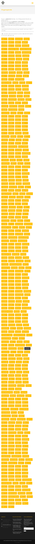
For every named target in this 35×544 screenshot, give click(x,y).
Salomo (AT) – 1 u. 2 (5, 409)
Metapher (17, 304)
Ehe (9, 116)
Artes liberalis (24, 62)
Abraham (10, 39)
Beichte (3, 76)
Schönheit (14, 415)
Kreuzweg (27, 267)
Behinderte (26, 72)
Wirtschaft (28, 493)
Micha (10, 308)
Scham (13, 412)
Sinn (9, 429)
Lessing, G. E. (11, 281)
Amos (3, 52)
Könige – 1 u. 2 (11, 250)
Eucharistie (10, 133)
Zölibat (24, 503)
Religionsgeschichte (5, 395)
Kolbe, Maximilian (16, 254)
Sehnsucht (3, 426)
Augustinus (4, 69)
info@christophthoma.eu (7, 524)
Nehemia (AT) (4, 331)
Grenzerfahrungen (26, 183)
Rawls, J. (3, 385)
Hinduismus (11, 200)
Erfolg (17, 126)
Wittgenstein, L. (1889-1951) (13, 496)
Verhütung (18, 479)
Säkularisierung (18, 405)
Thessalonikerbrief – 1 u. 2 (16, 456)
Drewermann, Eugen (5, 113)
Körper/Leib (18, 250)
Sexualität (24, 426)
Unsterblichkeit (25, 473)
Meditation (17, 298)
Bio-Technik (22, 82)
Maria (10, 291)
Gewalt (23, 170)
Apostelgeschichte (26, 55)
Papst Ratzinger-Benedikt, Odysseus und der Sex (17, 533)
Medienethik (11, 298)
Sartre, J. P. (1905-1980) (24, 409)
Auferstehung (18, 65)
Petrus (3, 358)
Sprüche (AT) (4, 442)
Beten (10, 79)
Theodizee (17, 452)
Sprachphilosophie (25, 439)
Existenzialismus (4, 139)
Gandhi (18, 160)
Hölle (3, 203)
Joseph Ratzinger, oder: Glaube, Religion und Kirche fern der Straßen (17, 526)
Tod (26, 463)
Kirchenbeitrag (18, 244)
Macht (10, 287)
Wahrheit (10, 486)
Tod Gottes (4, 466)
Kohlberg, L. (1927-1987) (6, 254)
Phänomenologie (5, 362)
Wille (3, 493)
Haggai (26, 187)
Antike (3, 55)
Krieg (3, 271)
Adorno (10, 42)
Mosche (3, 318)
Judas (3, 230)
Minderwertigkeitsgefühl (26, 308)
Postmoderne (12, 372)
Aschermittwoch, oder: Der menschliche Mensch (17, 523)
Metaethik (10, 304)
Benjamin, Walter (12, 76)
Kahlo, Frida (11, 234)
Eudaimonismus (18, 133)
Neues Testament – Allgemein (7, 335)
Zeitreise (3, 503)
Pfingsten (18, 358)
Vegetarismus (24, 476)
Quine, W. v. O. (11, 382)
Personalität (24, 355)
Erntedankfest (11, 129)
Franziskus (25, 150)
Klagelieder (11, 247)
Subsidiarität (18, 446)
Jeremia (12, 220)
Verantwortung (4, 479)
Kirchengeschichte (26, 244)
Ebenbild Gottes (11, 180)
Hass (3, 190)
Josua (27, 227)
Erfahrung (10, 126)
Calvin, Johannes (25, 86)
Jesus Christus (4, 224)
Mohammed (11, 314)
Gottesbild (25, 180)
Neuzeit (28, 335)
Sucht (24, 446)
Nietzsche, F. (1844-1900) (6, 338)
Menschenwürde (26, 301)
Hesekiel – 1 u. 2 (4, 197)
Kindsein (3, 244)
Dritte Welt (13, 113)
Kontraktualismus (5, 264)
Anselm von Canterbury (26, 52)
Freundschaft (4, 156)
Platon (17, 365)
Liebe (23, 281)
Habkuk (20, 187)
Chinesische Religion (12, 92)
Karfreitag (3, 237)
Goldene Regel (4, 180)
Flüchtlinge (11, 150)
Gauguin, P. (26, 160)
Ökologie (25, 341)
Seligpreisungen (18, 426)
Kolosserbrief (11, 257)
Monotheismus (18, 314)
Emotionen (17, 119)
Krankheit (20, 267)
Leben (23, 274)
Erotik (17, 129)
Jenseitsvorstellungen (5, 220)
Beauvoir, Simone (12, 72)
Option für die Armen (12, 348)
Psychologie (4, 382)
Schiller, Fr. (20, 412)
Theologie (24, 452)
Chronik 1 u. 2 (27, 92)
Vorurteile (3, 486)
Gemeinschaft (4, 166)
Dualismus (26, 113)
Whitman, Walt (18, 489)
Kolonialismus (23, 254)
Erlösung (23, 126)
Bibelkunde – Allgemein (20, 79)
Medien (3, 298)
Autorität (10, 69)
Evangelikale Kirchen (5, 136)
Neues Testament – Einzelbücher (19, 335)
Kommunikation (18, 257)
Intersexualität (11, 213)
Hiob (16, 200)
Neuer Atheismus (25, 331)
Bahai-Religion (18, 69)
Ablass (3, 39)
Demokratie (4, 102)
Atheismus (10, 65)
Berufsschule (4, 79)
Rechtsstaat (28, 385)
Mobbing (3, 314)
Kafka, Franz (4, 234)
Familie (10, 143)
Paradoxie (3, 355)
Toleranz (23, 466)
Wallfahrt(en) (18, 486)
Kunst (26, 271)
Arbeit (3, 59)
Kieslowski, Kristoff (5, 240)
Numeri (20, 338)
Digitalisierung (21, 106)
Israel (24, 213)
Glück (17, 176)
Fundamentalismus (5, 160)
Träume (10, 469)
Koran (24, 264)
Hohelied (17, 203)
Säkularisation (11, 405)
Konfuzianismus (11, 261)
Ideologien (25, 210)
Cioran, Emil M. (4, 96)
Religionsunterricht (20, 395)
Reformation (4, 388)
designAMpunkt (21, 540)
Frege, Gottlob (11, 153)
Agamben (17, 42)
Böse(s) (28, 82)
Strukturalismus (11, 446)
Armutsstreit (18, 62)
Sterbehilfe (17, 442)
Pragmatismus (19, 372)
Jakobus (10, 217)
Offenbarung (11, 345)
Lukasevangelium (25, 284)
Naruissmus (25, 324)
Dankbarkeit (26, 96)
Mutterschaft (4, 321)
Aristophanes (26, 59)
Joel (9, 224)
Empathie (24, 119)
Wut (2, 500)
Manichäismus (25, 287)
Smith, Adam (24, 429)
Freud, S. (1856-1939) (26, 153)
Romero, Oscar (11, 402)
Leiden (10, 277)
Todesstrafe (10, 466)
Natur (12, 328)
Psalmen (10, 378)
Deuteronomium (5, 106)
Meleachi (23, 298)
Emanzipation (11, 119)
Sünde (3, 449)
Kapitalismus (27, 234)
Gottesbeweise (18, 180)
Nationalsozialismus (5, 328)
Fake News (3, 143)
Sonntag (10, 436)
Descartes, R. (24, 102)
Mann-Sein (18, 287)
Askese (3, 65)
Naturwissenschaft (27, 328)
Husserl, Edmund (12, 210)
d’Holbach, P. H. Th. (13, 106)
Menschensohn (18, 301)
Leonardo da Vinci (25, 277)
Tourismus (4, 469)
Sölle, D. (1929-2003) (12, 432)
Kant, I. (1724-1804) (19, 234)
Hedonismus (18, 190)
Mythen (17, 321)
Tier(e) (3, 463)
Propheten (24, 375)
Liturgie (10, 284)
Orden (19, 348)
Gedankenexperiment (5, 163)
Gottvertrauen (18, 183)
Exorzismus (18, 139)
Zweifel (10, 506)
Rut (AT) (17, 402)
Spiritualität (11, 439)
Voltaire (28, 483)
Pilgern (10, 365)
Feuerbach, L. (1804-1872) (23, 146)
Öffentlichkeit (19, 341)
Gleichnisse (4, 176)
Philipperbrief (18, 362)
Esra (23, 129)
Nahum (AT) (19, 324)
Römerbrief (24, 399)
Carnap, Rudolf (25, 89)
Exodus (10, 139)
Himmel (26, 197)
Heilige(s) (14, 193)
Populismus (17, 368)
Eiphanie (23, 116)
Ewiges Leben (13, 136)
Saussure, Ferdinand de (5, 412)
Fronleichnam (24, 156)
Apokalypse (18, 55)
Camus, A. (4, 89)
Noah (13, 338)
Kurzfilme (3, 274)
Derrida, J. (17, 102)
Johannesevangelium (19, 224)
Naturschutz (19, 328)
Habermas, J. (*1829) (13, 187)
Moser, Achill (11, 318)
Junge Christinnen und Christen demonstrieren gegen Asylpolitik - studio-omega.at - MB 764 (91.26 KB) (17, 30)
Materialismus (11, 294)
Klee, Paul (17, 247)
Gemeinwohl (11, 166)
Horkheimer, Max (12, 207)
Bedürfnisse (19, 72)
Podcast (23, 365)
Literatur (3, 284)
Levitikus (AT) (18, 281)
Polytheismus (11, 368)
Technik (3, 452)
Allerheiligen (18, 45)
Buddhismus (4, 86)
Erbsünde (3, 126)
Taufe (23, 449)
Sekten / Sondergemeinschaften (7, 392)
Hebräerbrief (11, 190)
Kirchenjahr (4, 247)
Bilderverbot (15, 82)
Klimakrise (24, 247)
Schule (3, 422)
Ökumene (3, 345)
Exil (25, 136)
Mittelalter (23, 311)
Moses (17, 318)
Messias (3, 304)
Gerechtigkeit (11, 170)
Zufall (3, 506)
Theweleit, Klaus (25, 456)
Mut (23, 318)
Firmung (3, 150)
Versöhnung (15, 483)
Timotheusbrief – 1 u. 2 (13, 463)
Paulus (10, 355)
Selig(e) (24, 422)
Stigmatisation (4, 446)
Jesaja (25, 220)
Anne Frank (18, 52)
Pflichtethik (26, 358)
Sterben (23, 442)
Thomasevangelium (13, 459)
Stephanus (10, 442)
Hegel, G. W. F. (25, 190)
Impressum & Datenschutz (28, 540)
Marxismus (4, 294)
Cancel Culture (11, 89)
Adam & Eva (4, 42)
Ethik (3, 133)
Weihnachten (24, 486)
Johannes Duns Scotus (28, 224)
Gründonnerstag (5, 187)
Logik (17, 284)
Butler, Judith (18, 86)
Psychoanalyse (25, 378)
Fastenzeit (17, 143)
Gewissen (3, 173)
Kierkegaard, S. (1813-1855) (23, 237)
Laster (17, 274)
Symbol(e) (17, 449)
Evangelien (25, 133)
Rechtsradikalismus (21, 385)
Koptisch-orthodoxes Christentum (15, 264)
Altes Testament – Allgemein (13, 49)
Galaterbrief (12, 160)
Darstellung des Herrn (12, 99)
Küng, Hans (11, 271)
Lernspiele (3, 281)
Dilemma (27, 106)
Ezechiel (24, 139)
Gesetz (17, 170)
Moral (24, 314)
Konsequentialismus (19, 261)
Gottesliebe (11, 183)
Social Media (4, 432)
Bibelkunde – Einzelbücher (6, 82)
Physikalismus (4, 365)
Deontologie (11, 102)
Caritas (17, 89)
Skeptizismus (18, 429)
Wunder (28, 496)
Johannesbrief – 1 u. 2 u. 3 (6, 227)
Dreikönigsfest (21, 109)
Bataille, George (4, 72)
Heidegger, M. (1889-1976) (6, 193)
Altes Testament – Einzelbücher (25, 49)
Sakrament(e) (25, 405)
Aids (9, 45)
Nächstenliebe (4, 324)
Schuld (28, 419)
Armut (10, 62)
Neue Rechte (11, 331)
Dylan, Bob (4, 116)
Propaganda (18, 375)
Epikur (23, 123)
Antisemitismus (11, 55)
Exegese (19, 136)
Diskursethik (4, 109)
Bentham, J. (19, 76)
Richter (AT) (11, 399)
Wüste (21, 496)
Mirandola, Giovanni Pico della (7, 311)
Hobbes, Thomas (25, 200)
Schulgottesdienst (12, 422)
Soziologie (24, 436)
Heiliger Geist (22, 193)
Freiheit (17, 153)
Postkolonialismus (5, 372)
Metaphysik (24, 304)
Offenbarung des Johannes (20, 345)
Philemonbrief (12, 362)
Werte (10, 489)
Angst (10, 52)
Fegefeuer (24, 143)
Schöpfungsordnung (5, 419)
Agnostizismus (4, 45)
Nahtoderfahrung (12, 324)
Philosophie (25, 362)
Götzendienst (25, 176)
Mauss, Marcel (27, 294)
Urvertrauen (4, 476)
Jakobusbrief (18, 217)
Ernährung (4, 129)
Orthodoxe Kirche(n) (5, 351)
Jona (13, 227)
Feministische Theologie (13, 146)
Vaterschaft (17, 476)
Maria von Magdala (19, 291)
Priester (3, 375)
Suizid (10, 449)
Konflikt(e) (4, 261)
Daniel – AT (19, 96)
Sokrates (26, 432)
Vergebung (11, 479)
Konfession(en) (25, 257)
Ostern (12, 351)
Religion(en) (16, 392)
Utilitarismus (11, 476)
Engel (3, 123)
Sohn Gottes (20, 432)
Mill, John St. (18, 308)
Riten (17, 399)
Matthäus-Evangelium (19, 294)
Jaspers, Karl (24, 217)
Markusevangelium (27, 291)
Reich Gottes (11, 388)
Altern (3, 49)
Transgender (18, 469)
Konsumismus (27, 261)
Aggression (24, 42)
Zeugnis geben (18, 503)
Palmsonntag (27, 351)
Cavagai (3, 92)
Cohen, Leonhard (12, 96)
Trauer (23, 469)
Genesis (3, 170)
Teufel (10, 452)
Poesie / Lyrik (4, 368)
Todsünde (17, 466)
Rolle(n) (3, 402)
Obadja (11, 341)
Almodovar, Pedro (25, 45)
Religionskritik (12, 395)
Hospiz (25, 207)
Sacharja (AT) (4, 405)
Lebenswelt (4, 277)
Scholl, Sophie (13, 419)
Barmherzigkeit (25, 69)
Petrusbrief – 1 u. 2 (12, 358)
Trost (9, 473)
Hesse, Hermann (12, 197)
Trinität (3, 473)
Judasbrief (10, 230)
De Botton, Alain (21, 99)
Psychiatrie (18, 378)
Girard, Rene (11, 173)
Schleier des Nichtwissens (6, 415)
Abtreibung (26, 39)
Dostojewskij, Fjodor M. (13, 109)
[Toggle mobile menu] (33, 3)
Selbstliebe (10, 426)
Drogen (19, 113)
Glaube (17, 173)
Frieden (10, 156)
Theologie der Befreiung (6, 456)
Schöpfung (21, 415)
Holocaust (24, 203)
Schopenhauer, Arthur (21, 419)
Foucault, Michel (18, 150)
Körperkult (25, 250)
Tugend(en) (18, 473)
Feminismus (4, 146)
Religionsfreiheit (24, 392)
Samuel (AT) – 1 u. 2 (14, 409)
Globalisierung (11, 176)
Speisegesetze (4, 439)
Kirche (10, 244)
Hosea (18, 207)
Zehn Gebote (18, 500)
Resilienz (3, 399)
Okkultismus (28, 345)
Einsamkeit (17, 116)
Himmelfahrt (4, 200)
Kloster (3, 250)
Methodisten (4, 308)
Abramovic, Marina (19, 39)
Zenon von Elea (11, 503)
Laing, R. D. (11, 274)
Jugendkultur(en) (25, 230)
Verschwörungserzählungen (6, 483)
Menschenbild (4, 301)
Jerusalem (19, 220)
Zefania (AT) (11, 500)
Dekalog (27, 99)
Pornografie (24, 368)
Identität (18, 210)
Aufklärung (24, 65)
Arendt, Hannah (11, 59)
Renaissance (28, 395)
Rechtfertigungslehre (12, 385)
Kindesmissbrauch (13, 240)
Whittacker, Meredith (26, 489)
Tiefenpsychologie (29, 459)
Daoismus (3, 99)
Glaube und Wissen (25, 173)
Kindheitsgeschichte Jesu (23, 240)
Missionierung (16, 311)
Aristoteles (3, 62)
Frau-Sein (3, 153)
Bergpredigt (25, 76)
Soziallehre (17, 436)
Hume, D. (3, 210)
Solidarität (3, 436)
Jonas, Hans (21, 227)
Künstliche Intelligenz (19, 271)
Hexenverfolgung (20, 197)
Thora (20, 459)
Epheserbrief (18, 123)
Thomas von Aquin (5, 459)
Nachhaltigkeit (24, 321)
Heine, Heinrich (29, 193)
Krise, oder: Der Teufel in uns (17, 530)
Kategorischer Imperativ (13, 237)
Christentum (20, 92)
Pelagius (17, 355)
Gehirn (19, 163)
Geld (25, 163)
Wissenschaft (4, 496)
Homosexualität (4, 207)
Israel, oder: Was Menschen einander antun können (17, 520)
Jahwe (3, 217)
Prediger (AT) (26, 372)
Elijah (3, 119)
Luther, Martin (4, 287)
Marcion (3, 291)
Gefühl (12, 163)
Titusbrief (20, 463)
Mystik (10, 321)
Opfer (3, 348)
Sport (16, 439)
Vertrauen (21, 483)
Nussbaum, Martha (5, 341)
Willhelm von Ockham (12, 493)
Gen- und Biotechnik (25, 166)
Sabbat (24, 402)
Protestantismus (4, 378)
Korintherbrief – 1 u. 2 (6, 267)
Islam (17, 213)
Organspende (27, 348)
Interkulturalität (4, 213)
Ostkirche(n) (20, 351)
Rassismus (25, 382)
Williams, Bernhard (21, 493)
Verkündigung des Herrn (27, 479)
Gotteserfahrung (4, 183)
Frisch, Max (17, 156)
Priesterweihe (11, 375)
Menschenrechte (11, 301)
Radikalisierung (18, 382)
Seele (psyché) (19, 422)
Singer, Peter (4, 429)
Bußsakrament (11, 86)
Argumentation (19, 59)
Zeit (23, 500)
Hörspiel (10, 203)
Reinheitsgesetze (18, 388)
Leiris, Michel (18, 277)
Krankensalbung (14, 267)
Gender (17, 166)
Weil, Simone (4, 489)
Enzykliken (10, 123)
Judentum (17, 230)
